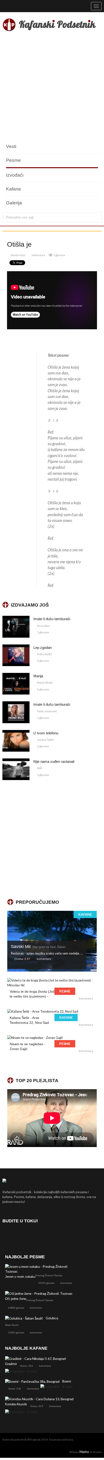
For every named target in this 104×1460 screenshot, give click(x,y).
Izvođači (14, 175)
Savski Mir (38, 946)
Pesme (13, 160)
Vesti (11, 146)
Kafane (13, 188)
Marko (84, 1452)
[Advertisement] (52, 87)
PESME (64, 991)
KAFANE (85, 914)
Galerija (14, 202)
